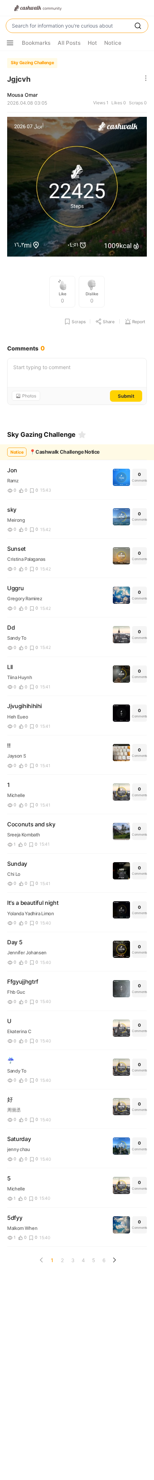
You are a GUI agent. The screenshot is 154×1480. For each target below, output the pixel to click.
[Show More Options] (10, 43)
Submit (126, 396)
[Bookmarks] (82, 434)
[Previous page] (41, 1260)
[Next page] (114, 1260)
